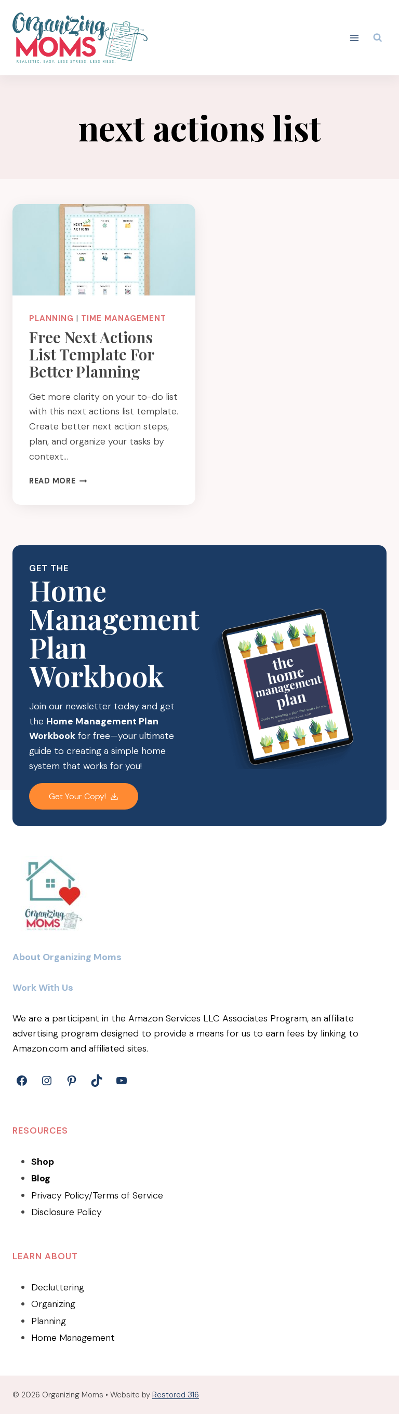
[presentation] (103, 249)
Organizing (53, 1304)
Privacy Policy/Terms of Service (97, 1195)
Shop (42, 1161)
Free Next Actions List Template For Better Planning (91, 354)
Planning (51, 318)
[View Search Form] (378, 38)
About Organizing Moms (67, 957)
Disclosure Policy (66, 1212)
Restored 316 (175, 1395)
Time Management (123, 318)
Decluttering (57, 1287)
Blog (40, 1178)
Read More (58, 481)
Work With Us (42, 987)
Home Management (73, 1337)
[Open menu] (354, 38)
